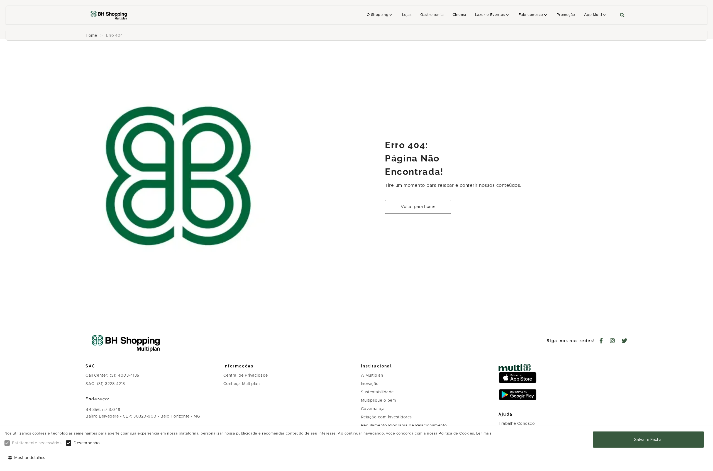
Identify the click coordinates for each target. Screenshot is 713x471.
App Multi (593, 15)
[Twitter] (624, 341)
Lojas (406, 15)
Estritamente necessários (37, 443)
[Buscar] (622, 15)
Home (91, 36)
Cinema (459, 15)
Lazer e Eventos (490, 15)
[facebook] (601, 341)
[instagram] (612, 341)
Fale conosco (531, 15)
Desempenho (87, 443)
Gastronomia (431, 15)
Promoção (566, 15)
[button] (380, 15)
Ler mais (484, 433)
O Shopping (378, 15)
